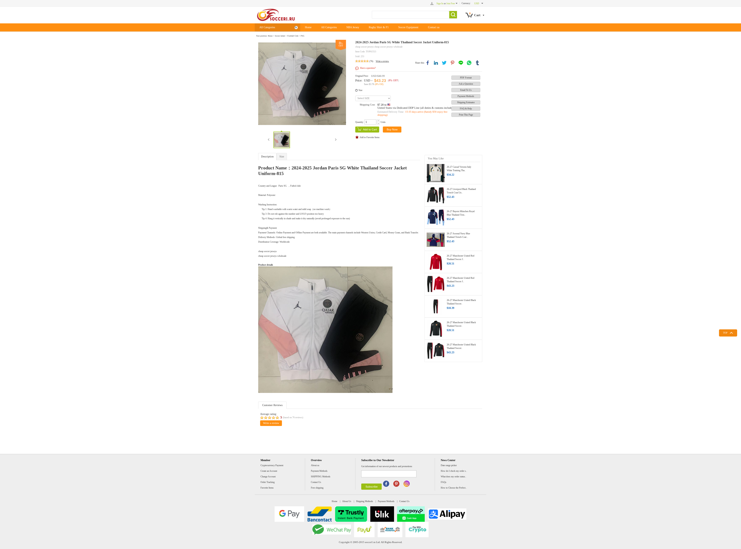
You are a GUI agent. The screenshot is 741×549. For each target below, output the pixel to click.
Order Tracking (268, 482)
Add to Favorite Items (370, 137)
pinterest (452, 63)
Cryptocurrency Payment (272, 465)
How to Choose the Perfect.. (454, 487)
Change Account (268, 476)
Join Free (450, 3)
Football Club (292, 36)
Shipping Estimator (466, 102)
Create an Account (269, 471)
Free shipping (317, 487)
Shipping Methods (364, 501)
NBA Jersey (352, 27)
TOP (725, 332)
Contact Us (316, 482)
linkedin (436, 63)
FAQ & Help (466, 108)
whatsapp (469, 63)
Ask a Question (466, 83)
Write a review (382, 61)
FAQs (443, 482)
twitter (444, 63)
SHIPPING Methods (320, 476)
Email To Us (466, 90)
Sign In (439, 3)
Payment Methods (466, 96)
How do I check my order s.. (454, 471)
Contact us (433, 27)
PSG (302, 36)
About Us (346, 501)
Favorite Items (267, 487)
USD (367, 80)
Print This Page (466, 114)
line (461, 63)
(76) (371, 61)
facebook (428, 63)
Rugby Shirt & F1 (379, 27)
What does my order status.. (453, 476)
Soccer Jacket (280, 36)
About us (315, 465)
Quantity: (359, 122)
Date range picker (449, 465)
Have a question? (368, 68)
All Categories (267, 27)
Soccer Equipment (408, 27)
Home (308, 27)
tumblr (477, 63)
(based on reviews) (293, 417)
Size (360, 90)
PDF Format (466, 77)
